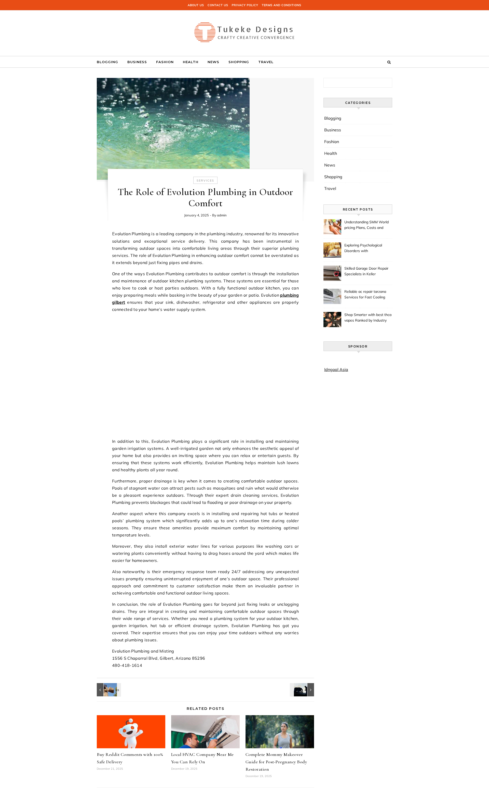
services (205, 180)
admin (222, 215)
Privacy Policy (245, 5)
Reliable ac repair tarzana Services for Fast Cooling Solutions (365, 294)
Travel (266, 62)
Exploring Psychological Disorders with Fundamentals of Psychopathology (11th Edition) (363, 248)
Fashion (165, 62)
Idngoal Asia (336, 369)
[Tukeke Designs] (244, 31)
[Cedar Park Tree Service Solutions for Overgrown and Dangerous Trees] (108, 689)
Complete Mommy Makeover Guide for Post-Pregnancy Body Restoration (276, 762)
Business (137, 62)
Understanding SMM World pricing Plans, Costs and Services (366, 225)
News (213, 62)
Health (190, 62)
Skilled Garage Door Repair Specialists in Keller (366, 271)
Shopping (238, 62)
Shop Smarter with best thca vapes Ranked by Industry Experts (367, 318)
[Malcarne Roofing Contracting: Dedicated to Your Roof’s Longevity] (302, 689)
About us (196, 5)
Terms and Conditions (281, 5)
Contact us (218, 5)
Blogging (107, 62)
